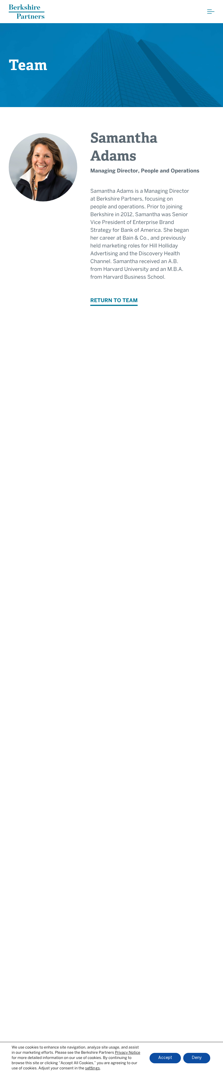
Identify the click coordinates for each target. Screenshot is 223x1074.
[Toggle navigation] (211, 11)
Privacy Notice (127, 1053)
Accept (165, 1058)
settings (92, 1068)
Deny (197, 1058)
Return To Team (114, 300)
